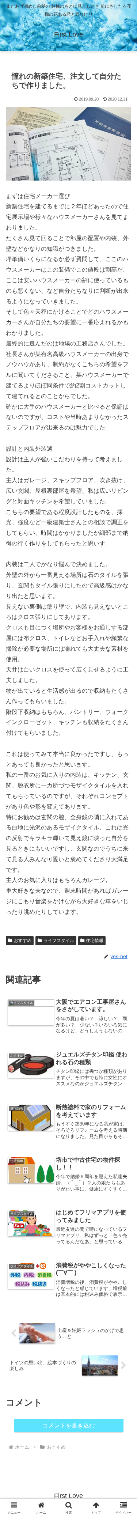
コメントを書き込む (68, 1425)
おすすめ (22, 940)
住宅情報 (94, 940)
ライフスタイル (58, 940)
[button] (122, 1113)
